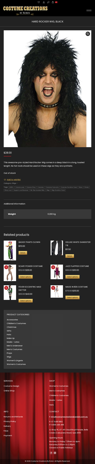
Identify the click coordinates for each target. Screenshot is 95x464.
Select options (25, 277)
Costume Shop (31, 187)
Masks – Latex (55, 400)
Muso (80, 187)
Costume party (20, 187)
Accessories (12, 319)
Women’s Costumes (16, 364)
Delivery (7, 426)
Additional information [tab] (14, 203)
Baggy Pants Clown (29, 242)
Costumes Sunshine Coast (69, 187)
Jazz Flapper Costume (77, 266)
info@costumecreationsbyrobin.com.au (69, 416)
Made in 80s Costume (76, 286)
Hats (9, 334)
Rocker (87, 187)
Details (22, 253)
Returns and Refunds (13, 416)
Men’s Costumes (14, 349)
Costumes (41, 187)
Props (9, 353)
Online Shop (9, 390)
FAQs (6, 430)
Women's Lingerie (15, 360)
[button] (88, 34)
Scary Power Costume (31, 266)
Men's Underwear (15, 345)
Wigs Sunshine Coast (58, 190)
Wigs (14, 183)
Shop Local (8, 190)
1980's (11, 187)
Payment (8, 435)
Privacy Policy (10, 421)
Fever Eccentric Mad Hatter (30, 288)
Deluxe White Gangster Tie (77, 244)
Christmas (11, 327)
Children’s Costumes (16, 323)
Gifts (9, 330)
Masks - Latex (13, 342)
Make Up (11, 338)
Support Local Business (21, 190)
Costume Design (11, 386)
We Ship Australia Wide (37, 190)
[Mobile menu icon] (89, 10)
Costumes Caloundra (52, 187)
